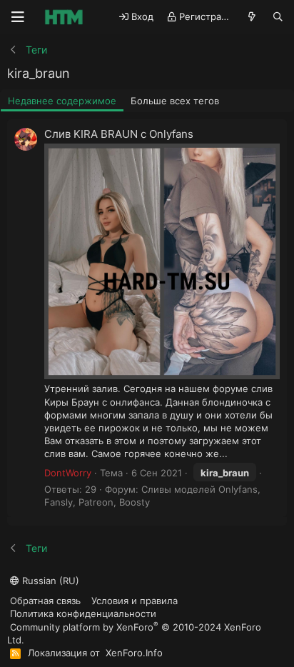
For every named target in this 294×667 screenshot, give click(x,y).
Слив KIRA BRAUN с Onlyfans (118, 134)
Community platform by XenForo (134, 633)
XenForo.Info (134, 652)
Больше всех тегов (175, 100)
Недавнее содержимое (62, 100)
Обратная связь (45, 600)
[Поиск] (278, 17)
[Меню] (18, 17)
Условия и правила (134, 600)
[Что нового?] (252, 17)
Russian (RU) (49, 580)
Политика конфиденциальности (83, 613)
